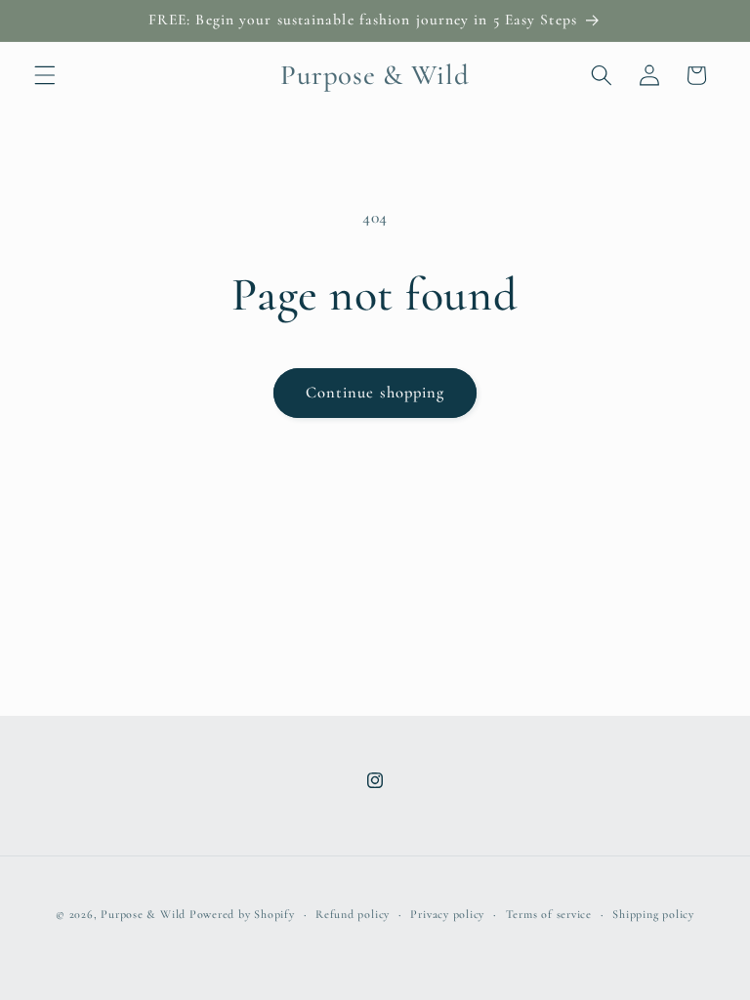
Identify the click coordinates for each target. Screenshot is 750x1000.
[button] (44, 75)
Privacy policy (447, 914)
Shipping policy (653, 914)
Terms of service (549, 914)
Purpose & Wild (143, 914)
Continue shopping (375, 392)
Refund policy (352, 914)
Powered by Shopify (242, 914)
